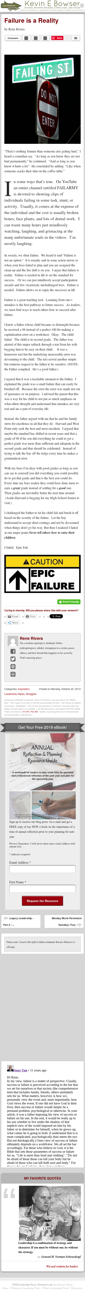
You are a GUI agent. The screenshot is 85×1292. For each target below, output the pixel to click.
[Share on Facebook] (26, 38)
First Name (17, 882)
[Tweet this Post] (35, 38)
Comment (13, 38)
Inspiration (24, 689)
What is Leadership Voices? (57, 1288)
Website (13, 674)
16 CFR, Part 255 (30, 711)
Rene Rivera (16, 29)
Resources (77, 1288)
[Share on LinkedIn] (45, 38)
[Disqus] (42, 1005)
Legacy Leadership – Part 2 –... (18, 921)
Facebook (13, 651)
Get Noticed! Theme (63, 1284)
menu (82, 6)
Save (59, 37)
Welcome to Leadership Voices (26, 1288)
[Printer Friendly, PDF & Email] (68, 603)
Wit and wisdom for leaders (62, 1266)
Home (5, 1288)
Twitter (13, 659)
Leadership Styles (14, 694)
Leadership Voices (22, 11)
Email (13, 666)
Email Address (20, 862)
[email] (75, 38)
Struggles (31, 694)
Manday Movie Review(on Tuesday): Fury (67, 922)
